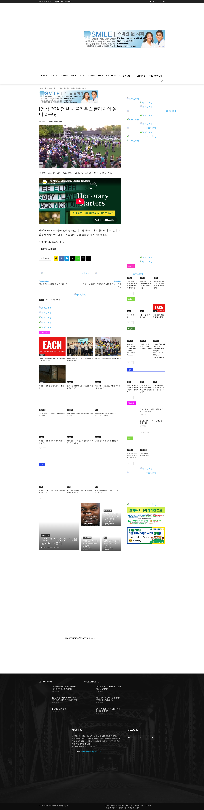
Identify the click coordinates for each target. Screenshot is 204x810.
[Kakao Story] (56, 258)
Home (41, 88)
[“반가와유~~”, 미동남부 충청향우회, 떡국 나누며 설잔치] (80, 429)
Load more (145, 432)
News (55, 88)
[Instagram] (154, 1)
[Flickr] (140, 737)
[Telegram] (66, 258)
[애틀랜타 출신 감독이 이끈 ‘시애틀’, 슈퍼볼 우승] (52, 429)
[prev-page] (40, 448)
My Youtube (45, 535)
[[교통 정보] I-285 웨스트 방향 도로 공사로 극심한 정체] (80, 374)
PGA (47, 300)
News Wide (48, 88)
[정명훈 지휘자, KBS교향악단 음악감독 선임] (132, 424)
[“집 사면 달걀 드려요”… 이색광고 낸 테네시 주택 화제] (146, 337)
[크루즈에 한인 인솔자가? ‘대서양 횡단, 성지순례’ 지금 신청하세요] (111, 514)
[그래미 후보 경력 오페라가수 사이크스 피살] (90, 514)
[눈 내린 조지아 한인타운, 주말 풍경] (108, 429)
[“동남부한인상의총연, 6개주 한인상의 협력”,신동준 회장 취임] (108, 401)
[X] (157, 1)
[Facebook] (150, 1)
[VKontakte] (152, 737)
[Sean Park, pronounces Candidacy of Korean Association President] (133, 337)
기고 (129, 311)
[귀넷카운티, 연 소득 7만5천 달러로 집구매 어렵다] (159, 275)
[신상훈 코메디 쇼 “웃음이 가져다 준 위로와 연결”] (52, 401)
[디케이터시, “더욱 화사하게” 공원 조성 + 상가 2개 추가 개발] (132, 275)
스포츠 (41, 437)
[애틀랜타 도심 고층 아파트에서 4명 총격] (52, 374)
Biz (96, 410)
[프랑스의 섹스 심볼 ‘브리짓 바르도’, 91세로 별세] (132, 412)
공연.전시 (42, 410)
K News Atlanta (56, 121)
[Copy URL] (88, 258)
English (130, 340)
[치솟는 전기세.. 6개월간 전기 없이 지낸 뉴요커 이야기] (52, 478)
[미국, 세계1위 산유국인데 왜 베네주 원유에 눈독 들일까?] (80, 478)
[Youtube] (163, 1)
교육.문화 (69, 355)
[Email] (83, 258)
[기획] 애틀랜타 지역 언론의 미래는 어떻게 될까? (159, 388)
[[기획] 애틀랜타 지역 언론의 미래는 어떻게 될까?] (108, 478)
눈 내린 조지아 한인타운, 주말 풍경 (106, 441)
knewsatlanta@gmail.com (91, 751)
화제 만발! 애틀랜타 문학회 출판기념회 (108, 358)
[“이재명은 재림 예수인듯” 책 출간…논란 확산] (132, 447)
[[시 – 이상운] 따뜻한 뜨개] (146, 308)
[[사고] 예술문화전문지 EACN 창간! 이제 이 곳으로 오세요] (52, 346)
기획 (41, 487)
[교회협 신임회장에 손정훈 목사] (146, 447)
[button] (162, 81)
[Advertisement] (80, 584)
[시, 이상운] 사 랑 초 (59, 709)
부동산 (129, 278)
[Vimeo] (160, 1)
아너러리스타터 (55, 300)
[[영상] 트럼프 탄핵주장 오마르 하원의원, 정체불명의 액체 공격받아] (44, 701)
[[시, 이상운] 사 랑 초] (133, 308)
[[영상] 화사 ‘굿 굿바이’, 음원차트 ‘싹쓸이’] (59, 526)
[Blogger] (129, 737)
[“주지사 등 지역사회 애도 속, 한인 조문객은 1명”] (80, 401)
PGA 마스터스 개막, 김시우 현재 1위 (53, 284)
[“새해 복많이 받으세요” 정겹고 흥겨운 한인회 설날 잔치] (108, 374)
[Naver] (77, 258)
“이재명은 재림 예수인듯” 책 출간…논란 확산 (132, 456)
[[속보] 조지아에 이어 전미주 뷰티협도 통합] (90, 539)
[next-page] (44, 448)
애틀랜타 (42, 355)
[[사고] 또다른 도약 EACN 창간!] (159, 308)
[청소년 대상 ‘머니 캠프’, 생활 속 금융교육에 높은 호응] (80, 346)
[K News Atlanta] (47, 121)
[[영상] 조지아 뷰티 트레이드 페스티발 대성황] (111, 539)
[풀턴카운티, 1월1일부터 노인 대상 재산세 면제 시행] (146, 275)
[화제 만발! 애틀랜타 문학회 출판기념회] (108, 346)
